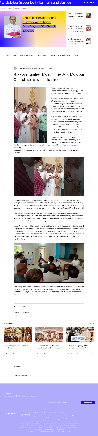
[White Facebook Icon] (6, 413)
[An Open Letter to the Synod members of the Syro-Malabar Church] (49, 334)
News (14, 55)
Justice (65, 2)
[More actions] (83, 68)
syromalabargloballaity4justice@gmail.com (59, 431)
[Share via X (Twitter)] (19, 307)
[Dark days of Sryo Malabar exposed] (12, 44)
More (76, 55)
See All (92, 323)
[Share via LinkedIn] (24, 307)
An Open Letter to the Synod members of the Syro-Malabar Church (49, 347)
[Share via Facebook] (14, 307)
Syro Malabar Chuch (26, 55)
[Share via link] (28, 307)
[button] (91, 55)
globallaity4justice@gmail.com (29, 396)
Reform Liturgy (41, 55)
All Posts (6, 55)
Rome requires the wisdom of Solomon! (17, 347)
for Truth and (49, 2)
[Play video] (49, 176)
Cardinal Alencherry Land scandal (60, 55)
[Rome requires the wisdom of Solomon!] (18, 334)
